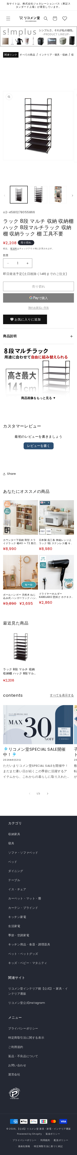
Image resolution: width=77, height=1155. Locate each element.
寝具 (11, 843)
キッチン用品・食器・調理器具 (29, 944)
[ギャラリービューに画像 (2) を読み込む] (38, 194)
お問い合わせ (17, 1065)
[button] (8, 18)
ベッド (12, 862)
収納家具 (14, 834)
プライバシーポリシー (23, 1028)
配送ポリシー (61, 1140)
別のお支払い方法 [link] (38, 307)
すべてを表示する (62, 695)
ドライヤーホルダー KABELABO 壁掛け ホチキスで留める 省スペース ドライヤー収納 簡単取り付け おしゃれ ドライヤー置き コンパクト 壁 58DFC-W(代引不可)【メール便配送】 (56, 595)
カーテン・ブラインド (23, 908)
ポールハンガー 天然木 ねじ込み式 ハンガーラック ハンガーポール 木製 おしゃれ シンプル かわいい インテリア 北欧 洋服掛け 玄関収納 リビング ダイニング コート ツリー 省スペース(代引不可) (19, 596)
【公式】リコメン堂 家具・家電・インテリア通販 (44, 1128)
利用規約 (45, 1140)
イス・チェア (17, 889)
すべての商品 (27, 54)
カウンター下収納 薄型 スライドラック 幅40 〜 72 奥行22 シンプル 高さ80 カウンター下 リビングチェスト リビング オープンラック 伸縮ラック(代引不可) (20, 541)
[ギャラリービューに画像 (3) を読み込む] (58, 194)
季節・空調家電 (18, 935)
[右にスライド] (72, 195)
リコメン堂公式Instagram (26, 1003)
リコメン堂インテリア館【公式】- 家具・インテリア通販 (38, 991)
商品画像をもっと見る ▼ (38, 398)
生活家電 (14, 926)
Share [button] (11, 474)
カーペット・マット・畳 (24, 898)
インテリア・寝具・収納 (53, 54)
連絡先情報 (24, 1146)
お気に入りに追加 (28, 319)
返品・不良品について (23, 1056)
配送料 (13, 248)
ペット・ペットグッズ (23, 954)
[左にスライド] (4, 195)
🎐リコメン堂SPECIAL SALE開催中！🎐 (34, 752)
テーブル (14, 880)
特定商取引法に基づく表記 (48, 1146)
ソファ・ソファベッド (23, 853)
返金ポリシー (53, 1133)
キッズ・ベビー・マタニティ (27, 963)
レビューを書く (38, 445)
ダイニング (15, 871)
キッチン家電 (17, 917)
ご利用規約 (15, 1047)
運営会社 (14, 1074)
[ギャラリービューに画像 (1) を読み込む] (19, 194)
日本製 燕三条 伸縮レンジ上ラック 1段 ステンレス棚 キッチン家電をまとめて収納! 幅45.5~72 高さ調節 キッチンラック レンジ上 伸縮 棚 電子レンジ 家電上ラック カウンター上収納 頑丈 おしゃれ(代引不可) (56, 541)
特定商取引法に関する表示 (26, 1038)
